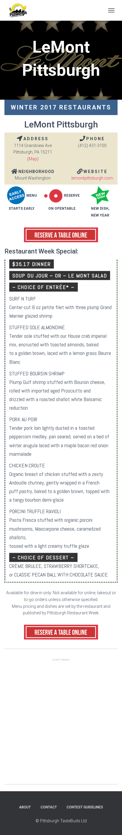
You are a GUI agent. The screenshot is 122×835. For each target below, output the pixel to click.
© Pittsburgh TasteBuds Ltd (61, 820)
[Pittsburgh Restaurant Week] (20, 10)
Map (33, 158)
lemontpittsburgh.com (92, 178)
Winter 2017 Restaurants (61, 107)
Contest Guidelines (85, 807)
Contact (49, 807)
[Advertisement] (61, 723)
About (25, 807)
